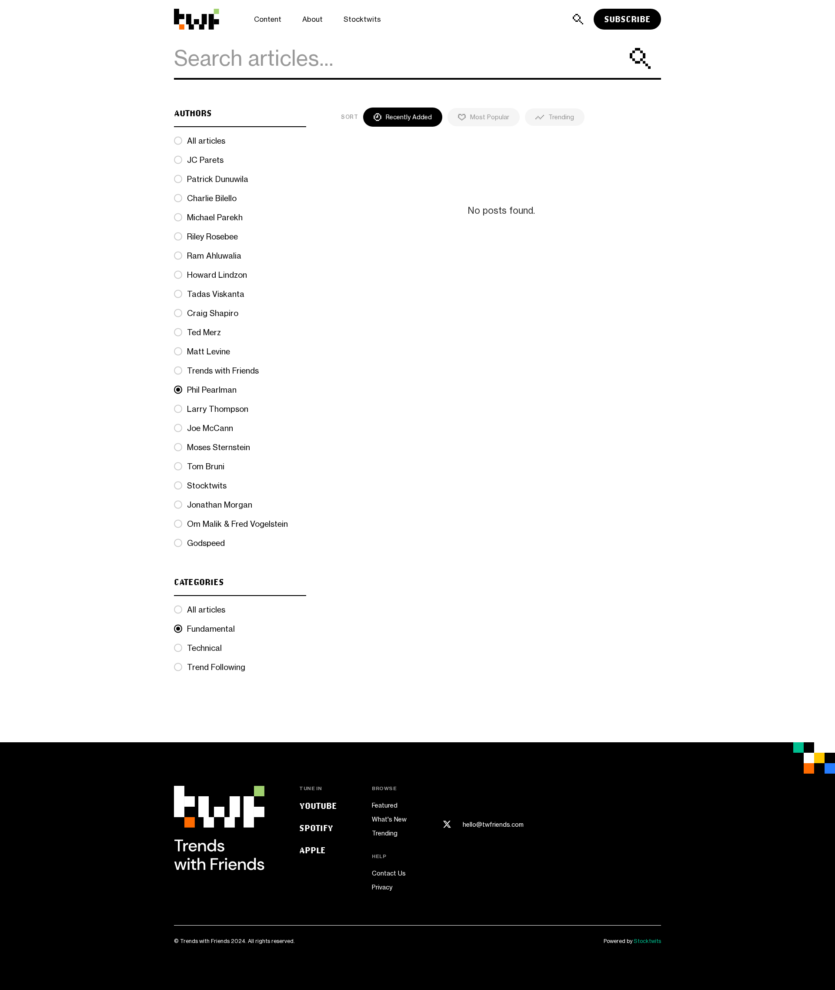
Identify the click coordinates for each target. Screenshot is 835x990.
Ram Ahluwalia (214, 255)
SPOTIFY (316, 827)
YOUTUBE (318, 805)
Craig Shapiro (212, 313)
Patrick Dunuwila (217, 179)
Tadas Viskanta (215, 294)
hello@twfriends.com (493, 825)
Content (267, 19)
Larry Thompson (217, 409)
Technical (204, 648)
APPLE (312, 850)
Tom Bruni (205, 466)
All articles (206, 140)
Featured (384, 805)
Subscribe (627, 18)
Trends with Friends (223, 370)
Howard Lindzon (217, 274)
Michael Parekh (215, 217)
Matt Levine (208, 351)
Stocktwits (362, 19)
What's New (389, 819)
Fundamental (211, 628)
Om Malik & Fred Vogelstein (237, 524)
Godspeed (206, 543)
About (312, 19)
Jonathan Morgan (219, 504)
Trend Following (216, 667)
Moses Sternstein (218, 447)
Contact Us (389, 873)
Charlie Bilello (212, 198)
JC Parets (205, 160)
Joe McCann (210, 428)
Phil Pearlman (212, 389)
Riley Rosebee (212, 236)
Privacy (382, 887)
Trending (384, 833)
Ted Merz (204, 332)
